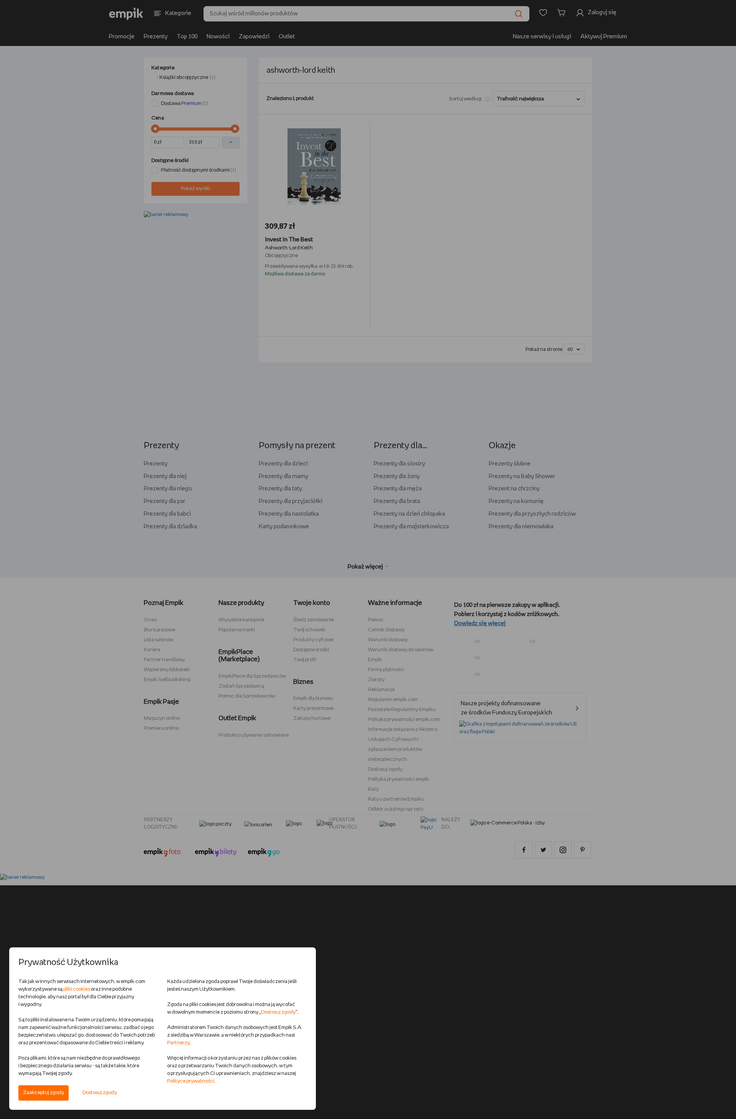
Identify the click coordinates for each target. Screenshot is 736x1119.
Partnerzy (178, 1042)
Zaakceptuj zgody (43, 1092)
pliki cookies (76, 989)
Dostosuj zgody (99, 1092)
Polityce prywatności (190, 1081)
